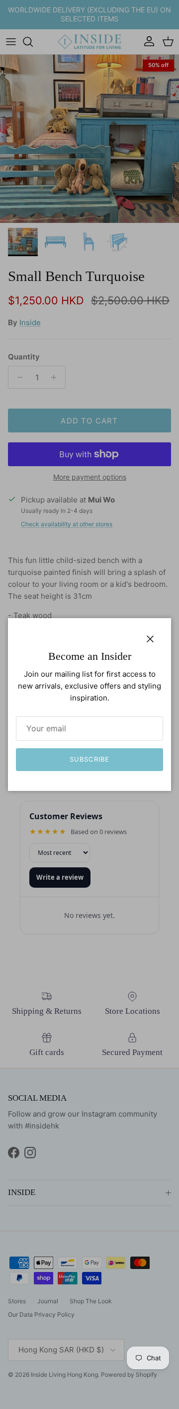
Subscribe (89, 759)
